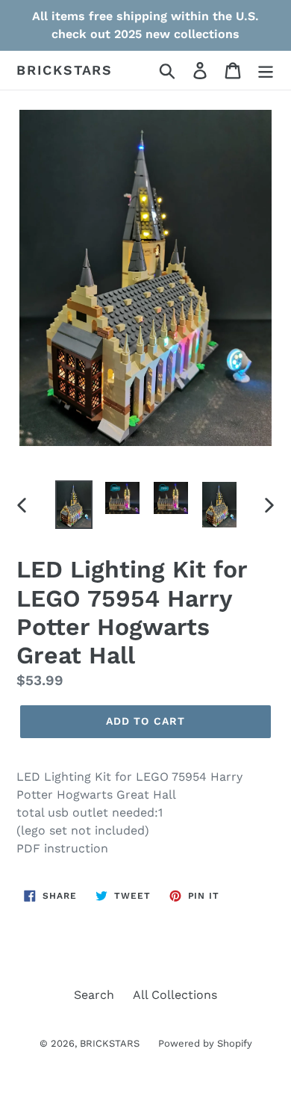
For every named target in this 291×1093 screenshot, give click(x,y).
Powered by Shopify (205, 1043)
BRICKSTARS (64, 70)
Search (94, 995)
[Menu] (265, 70)
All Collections (175, 995)
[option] (74, 505)
